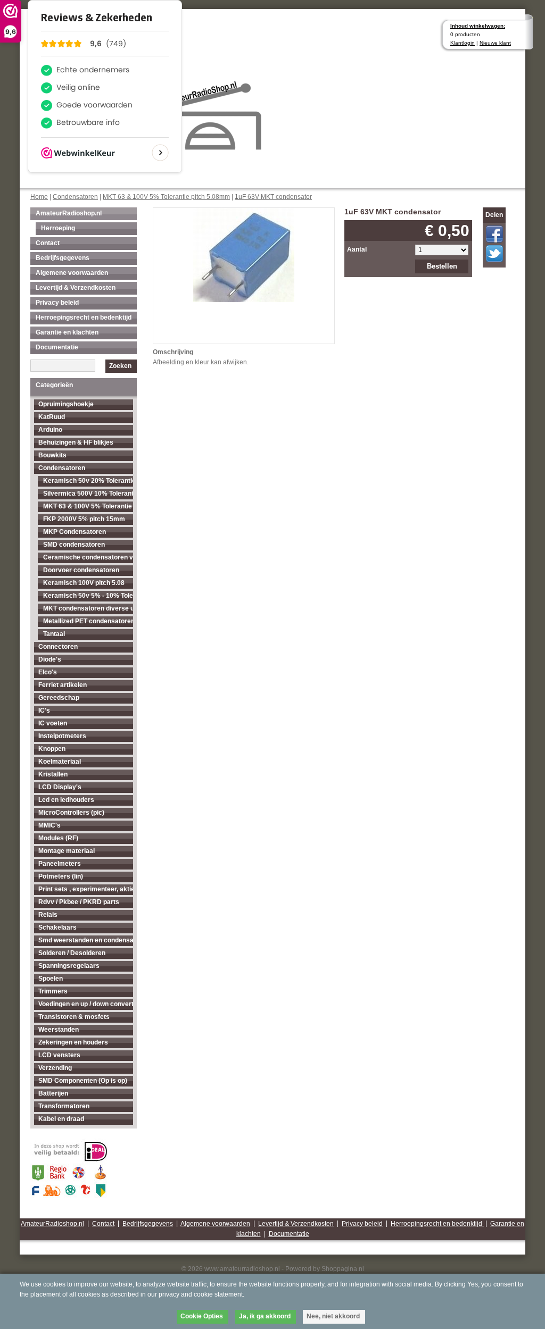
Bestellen (442, 266)
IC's (44, 710)
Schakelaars (57, 927)
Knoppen (51, 749)
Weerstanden (58, 1029)
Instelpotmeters (62, 736)
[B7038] (243, 254)
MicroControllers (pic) (71, 812)
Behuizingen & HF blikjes (75, 442)
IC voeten (52, 723)
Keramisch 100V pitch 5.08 (84, 583)
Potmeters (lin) (60, 876)
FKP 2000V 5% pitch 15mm (84, 519)
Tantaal (54, 634)
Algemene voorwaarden (72, 273)
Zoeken (120, 366)
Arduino (50, 429)
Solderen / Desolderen (71, 953)
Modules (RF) (58, 838)
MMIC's (49, 825)
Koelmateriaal (59, 761)
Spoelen (50, 978)
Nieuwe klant (495, 43)
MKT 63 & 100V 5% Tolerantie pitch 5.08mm (166, 196)
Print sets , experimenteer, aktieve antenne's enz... (85, 889)
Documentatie (57, 347)
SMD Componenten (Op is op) (82, 1080)
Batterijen (53, 1093)
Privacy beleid (57, 302)
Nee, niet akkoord (333, 1316)
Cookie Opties (201, 1316)
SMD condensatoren (74, 544)
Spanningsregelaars (69, 965)
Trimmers (53, 991)
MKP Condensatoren (74, 532)
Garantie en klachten (67, 332)
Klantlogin (462, 43)
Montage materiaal (66, 851)
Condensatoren (75, 196)
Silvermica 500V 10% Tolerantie (88, 493)
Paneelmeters (59, 863)
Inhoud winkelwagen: (477, 26)
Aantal (357, 249)
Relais (47, 914)
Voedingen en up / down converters (85, 1004)
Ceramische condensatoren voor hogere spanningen (88, 557)
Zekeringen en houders (73, 1042)
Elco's (47, 672)
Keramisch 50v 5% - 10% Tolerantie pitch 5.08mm (88, 595)
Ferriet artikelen (62, 685)
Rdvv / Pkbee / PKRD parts (78, 902)
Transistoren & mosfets (74, 1017)
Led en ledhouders (66, 800)
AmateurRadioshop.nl (69, 213)
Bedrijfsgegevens (62, 258)
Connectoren (58, 646)
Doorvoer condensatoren (81, 570)
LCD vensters (59, 1055)
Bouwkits (52, 455)
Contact (48, 243)
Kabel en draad (61, 1119)
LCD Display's (59, 787)
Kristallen (53, 774)
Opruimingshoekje (66, 404)
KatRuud (51, 417)
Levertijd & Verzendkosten (75, 287)
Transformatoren (63, 1106)
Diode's (49, 659)
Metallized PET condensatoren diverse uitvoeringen (88, 621)
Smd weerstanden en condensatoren (85, 940)
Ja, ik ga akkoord (265, 1316)
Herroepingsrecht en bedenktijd (83, 317)
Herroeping (58, 228)
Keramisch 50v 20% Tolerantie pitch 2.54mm (88, 480)
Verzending (55, 1068)
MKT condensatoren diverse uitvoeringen (88, 608)
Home (39, 196)
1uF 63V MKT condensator (273, 196)
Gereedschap (58, 697)
